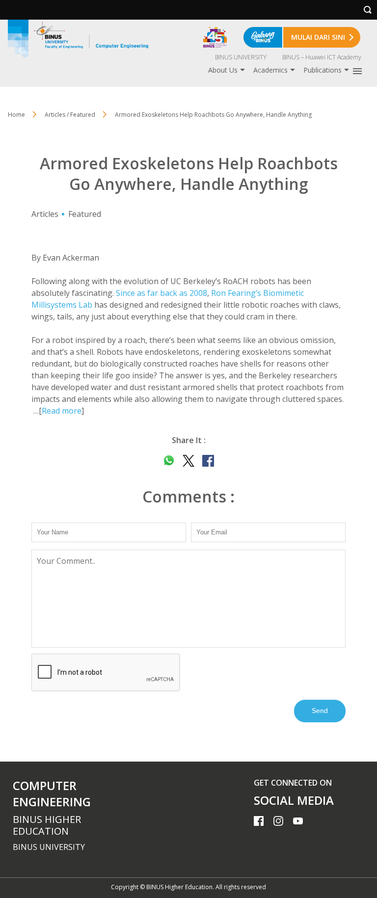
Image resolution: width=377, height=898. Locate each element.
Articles (44, 214)
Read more (61, 410)
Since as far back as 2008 (161, 293)
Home (16, 114)
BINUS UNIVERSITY (241, 57)
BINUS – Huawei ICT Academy (321, 57)
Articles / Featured (70, 114)
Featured (84, 214)
